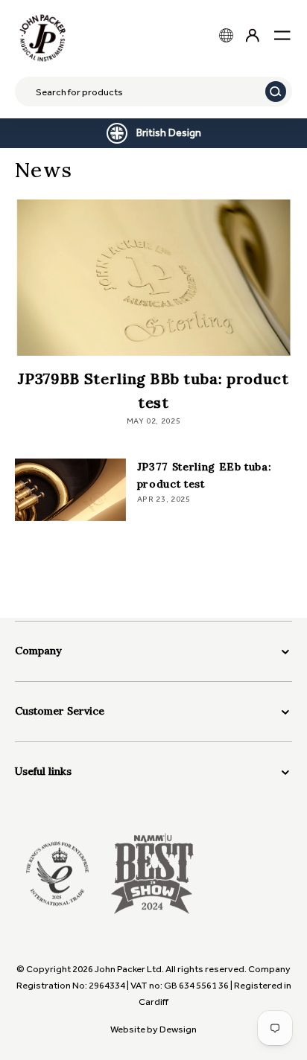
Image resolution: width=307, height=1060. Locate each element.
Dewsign (178, 1029)
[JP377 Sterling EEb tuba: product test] (70, 490)
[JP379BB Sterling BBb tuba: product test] (153, 277)
